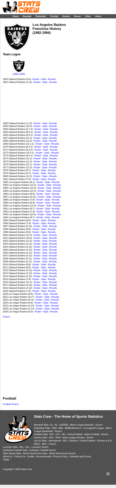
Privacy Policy (60, 456)
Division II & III (104, 440)
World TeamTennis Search (62, 453)
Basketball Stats (42, 428)
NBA (54, 428)
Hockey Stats (40, 437)
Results (52, 79)
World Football (87, 440)
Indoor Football (91, 434)
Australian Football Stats (15, 450)
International (55, 440)
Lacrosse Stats (10, 447)
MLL (22, 447)
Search (6, 317)
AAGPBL (63, 425)
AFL (64, 434)
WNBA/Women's (73, 428)
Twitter (6, 459)
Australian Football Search (42, 450)
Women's (74, 440)
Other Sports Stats (12, 453)
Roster (36, 79)
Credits (30, 456)
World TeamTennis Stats (35, 453)
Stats (43, 79)
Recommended (43, 456)
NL (56, 425)
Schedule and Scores (80, 456)
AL (51, 425)
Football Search (11, 404)
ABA (60, 428)
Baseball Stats (41, 425)
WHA (58, 437)
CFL (58, 434)
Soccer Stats (40, 440)
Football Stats (41, 434)
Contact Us (19, 456)
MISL (44, 444)
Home (16, 16)
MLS (65, 440)
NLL (28, 447)
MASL (37, 444)
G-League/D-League (93, 428)
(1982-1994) (19, 74)
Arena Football (74, 434)
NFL (52, 434)
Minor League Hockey (74, 437)
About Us (7, 456)
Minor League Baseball (82, 425)
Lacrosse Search (40, 447)
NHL (51, 437)
